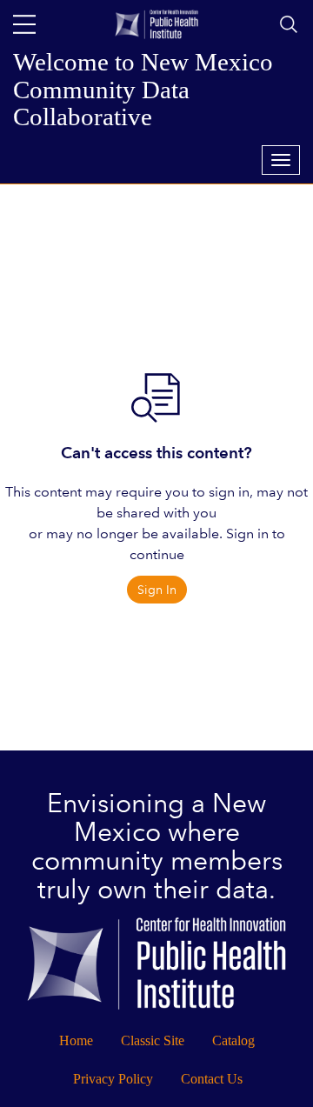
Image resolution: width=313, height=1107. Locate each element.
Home (76, 1040)
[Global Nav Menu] (24, 24)
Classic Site (152, 1040)
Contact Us (212, 1078)
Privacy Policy (113, 1078)
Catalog (233, 1040)
